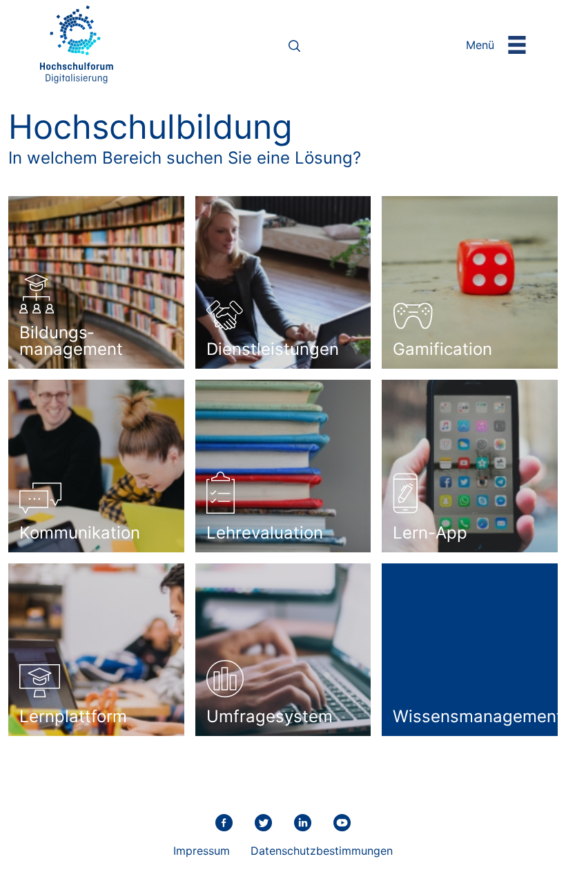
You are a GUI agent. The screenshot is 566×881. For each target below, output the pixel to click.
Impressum (201, 851)
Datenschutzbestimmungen (322, 851)
